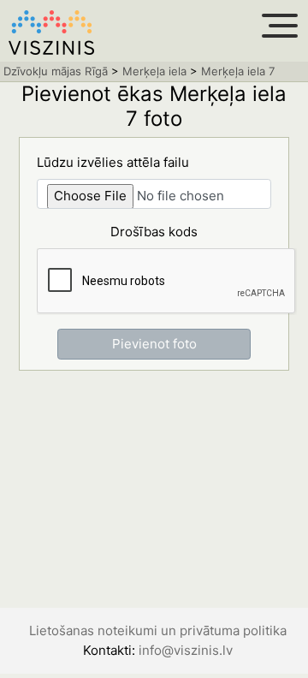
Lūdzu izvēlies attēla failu (113, 162)
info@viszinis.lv (186, 650)
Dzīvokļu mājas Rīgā (55, 71)
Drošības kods (154, 231)
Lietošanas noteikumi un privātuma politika (158, 630)
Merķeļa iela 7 (238, 71)
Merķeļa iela (154, 71)
